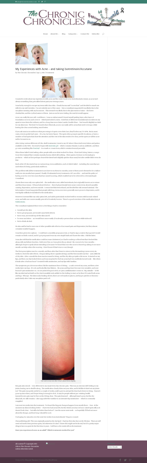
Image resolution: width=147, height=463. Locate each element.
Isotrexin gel (53, 146)
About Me (54, 34)
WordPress (53, 460)
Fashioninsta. (20, 202)
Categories (72, 34)
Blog (63, 34)
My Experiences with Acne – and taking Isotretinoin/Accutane (53, 69)
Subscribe (95, 34)
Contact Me (84, 34)
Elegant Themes (31, 460)
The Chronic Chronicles (26, 73)
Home (45, 34)
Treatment (50, 73)
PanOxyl (36, 148)
